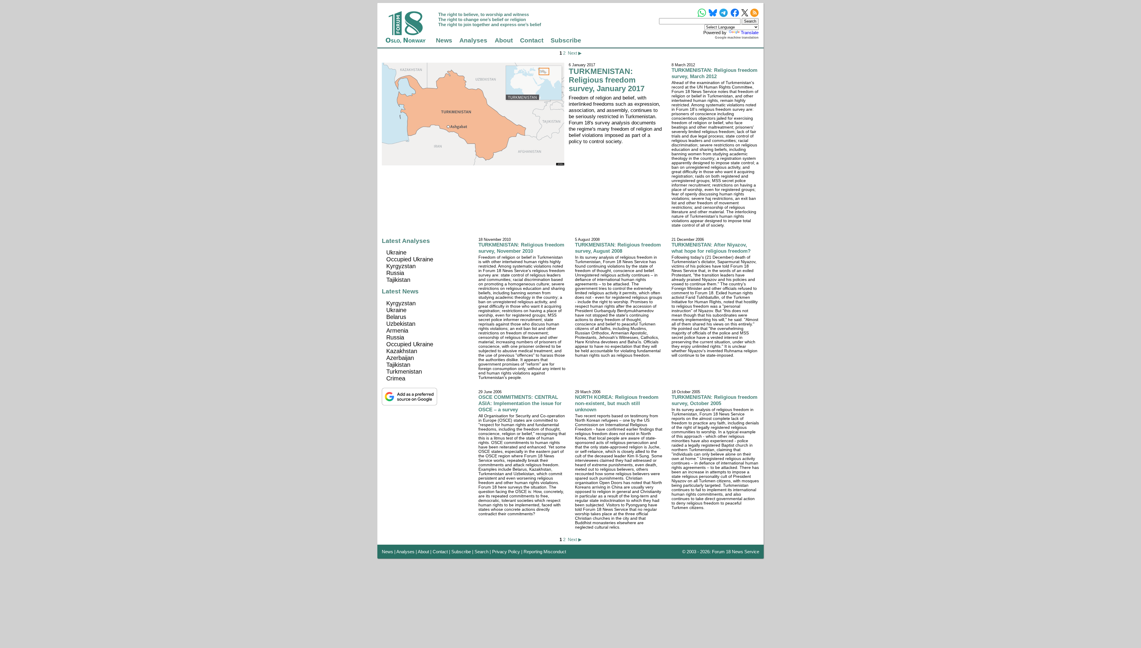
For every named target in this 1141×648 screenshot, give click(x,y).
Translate (750, 32)
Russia (395, 273)
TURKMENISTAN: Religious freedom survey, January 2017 (606, 80)
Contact (531, 40)
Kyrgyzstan (401, 266)
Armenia (397, 330)
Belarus (396, 317)
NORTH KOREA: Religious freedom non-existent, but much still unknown (616, 403)
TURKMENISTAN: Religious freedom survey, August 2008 (618, 248)
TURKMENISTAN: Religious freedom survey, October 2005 (714, 400)
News (444, 40)
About (504, 40)
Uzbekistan (400, 323)
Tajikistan (398, 279)
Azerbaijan (400, 358)
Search (481, 551)
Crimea (395, 378)
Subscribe (566, 40)
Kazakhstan (401, 351)
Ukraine (396, 252)
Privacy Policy (506, 551)
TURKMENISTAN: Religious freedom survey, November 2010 (521, 248)
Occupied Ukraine (409, 259)
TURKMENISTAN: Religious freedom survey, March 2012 (714, 73)
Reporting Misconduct (545, 551)
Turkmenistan (404, 371)
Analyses (473, 40)
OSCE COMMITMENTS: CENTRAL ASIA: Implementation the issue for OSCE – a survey (520, 403)
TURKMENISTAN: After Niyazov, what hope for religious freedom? (711, 248)
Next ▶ (575, 53)
